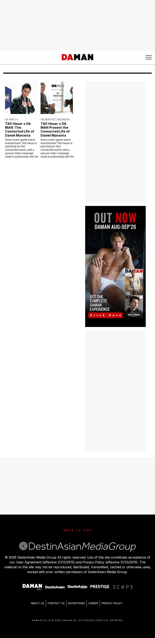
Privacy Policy (112, 603)
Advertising (76, 603)
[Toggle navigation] (149, 57)
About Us (37, 603)
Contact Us (56, 603)
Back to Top (78, 530)
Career (93, 603)
